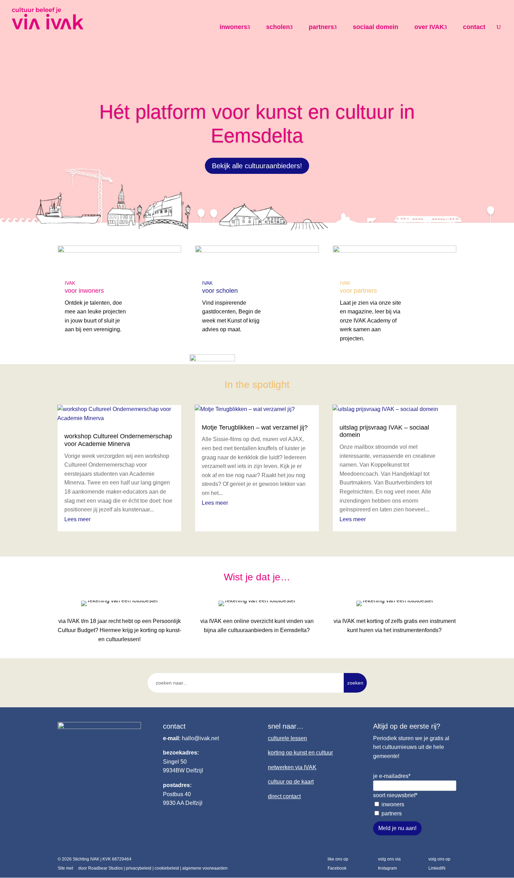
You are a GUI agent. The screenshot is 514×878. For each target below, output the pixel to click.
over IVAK (429, 26)
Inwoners (392, 804)
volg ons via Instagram (389, 864)
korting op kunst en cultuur (300, 753)
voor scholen (220, 290)
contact (474, 26)
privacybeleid (138, 868)
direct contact (284, 796)
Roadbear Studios (105, 868)
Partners (391, 813)
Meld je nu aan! (397, 828)
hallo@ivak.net (200, 738)
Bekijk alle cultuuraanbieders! (257, 166)
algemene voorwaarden (205, 868)
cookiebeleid (167, 868)
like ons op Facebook (338, 864)
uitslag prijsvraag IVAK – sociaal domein (384, 431)
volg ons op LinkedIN (439, 864)
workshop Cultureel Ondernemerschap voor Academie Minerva (118, 440)
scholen (278, 26)
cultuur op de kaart (291, 782)
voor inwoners (84, 290)
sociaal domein (375, 26)
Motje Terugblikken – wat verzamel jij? (255, 427)
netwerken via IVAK (292, 767)
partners (321, 26)
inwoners (233, 26)
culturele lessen (287, 738)
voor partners (358, 290)
